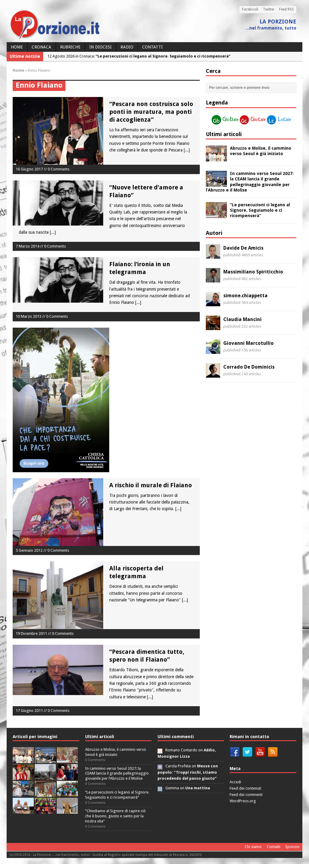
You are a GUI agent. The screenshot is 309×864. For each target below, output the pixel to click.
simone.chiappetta (245, 295)
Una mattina (197, 788)
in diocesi (100, 47)
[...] (187, 150)
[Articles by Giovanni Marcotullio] (213, 350)
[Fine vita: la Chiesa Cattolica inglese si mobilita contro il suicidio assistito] (67, 776)
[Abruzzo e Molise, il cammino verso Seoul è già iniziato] (216, 158)
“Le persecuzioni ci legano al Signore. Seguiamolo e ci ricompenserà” (260, 210)
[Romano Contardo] (160, 750)
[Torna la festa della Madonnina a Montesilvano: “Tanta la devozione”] (23, 793)
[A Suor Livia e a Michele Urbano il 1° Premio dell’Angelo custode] (23, 810)
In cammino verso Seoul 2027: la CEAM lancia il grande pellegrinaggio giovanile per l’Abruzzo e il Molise (117, 773)
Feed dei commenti (246, 794)
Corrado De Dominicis (249, 367)
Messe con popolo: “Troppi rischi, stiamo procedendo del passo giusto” (188, 772)
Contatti (152, 47)
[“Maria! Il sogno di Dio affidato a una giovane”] (67, 810)
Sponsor (292, 846)
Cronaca (41, 47)
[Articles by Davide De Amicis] (213, 255)
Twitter (269, 9)
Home (17, 47)
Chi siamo (253, 846)
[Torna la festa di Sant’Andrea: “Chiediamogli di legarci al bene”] (45, 793)
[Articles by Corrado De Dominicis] (213, 374)
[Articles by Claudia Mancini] (213, 326)
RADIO (126, 47)
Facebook (250, 9)
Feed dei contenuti (245, 788)
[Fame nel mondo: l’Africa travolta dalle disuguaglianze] (67, 793)
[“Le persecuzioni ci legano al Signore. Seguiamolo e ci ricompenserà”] (216, 214)
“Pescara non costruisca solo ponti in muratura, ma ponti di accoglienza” (151, 111)
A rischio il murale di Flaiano (150, 485)
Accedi (235, 782)
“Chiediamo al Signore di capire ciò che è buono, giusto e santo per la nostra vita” (115, 816)
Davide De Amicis (243, 248)
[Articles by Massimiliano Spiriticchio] (213, 279)
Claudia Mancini (242, 319)
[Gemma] (160, 788)
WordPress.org (243, 801)
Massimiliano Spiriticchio (253, 272)
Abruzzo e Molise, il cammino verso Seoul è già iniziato (115, 752)
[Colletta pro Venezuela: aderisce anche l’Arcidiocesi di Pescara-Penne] (45, 776)
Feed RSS (286, 9)
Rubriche (70, 47)
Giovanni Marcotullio (248, 343)
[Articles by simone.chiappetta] (213, 303)
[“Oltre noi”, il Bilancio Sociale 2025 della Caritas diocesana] (45, 810)
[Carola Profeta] (160, 766)
